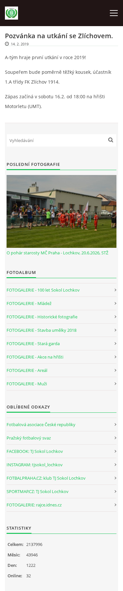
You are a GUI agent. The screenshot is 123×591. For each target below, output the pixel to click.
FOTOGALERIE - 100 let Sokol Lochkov (43, 290)
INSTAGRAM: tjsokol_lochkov (35, 465)
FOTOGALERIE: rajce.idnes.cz (34, 505)
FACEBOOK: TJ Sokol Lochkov (35, 451)
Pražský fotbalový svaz (29, 438)
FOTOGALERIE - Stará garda (33, 343)
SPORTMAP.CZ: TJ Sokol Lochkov (38, 491)
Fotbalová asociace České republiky (41, 424)
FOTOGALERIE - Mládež (29, 303)
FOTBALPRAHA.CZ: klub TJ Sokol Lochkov (46, 478)
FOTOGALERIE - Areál (27, 370)
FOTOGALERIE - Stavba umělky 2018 (41, 330)
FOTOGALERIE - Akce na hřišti (35, 357)
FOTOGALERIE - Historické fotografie (42, 317)
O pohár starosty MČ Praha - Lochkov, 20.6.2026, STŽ (57, 253)
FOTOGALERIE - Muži (27, 384)
